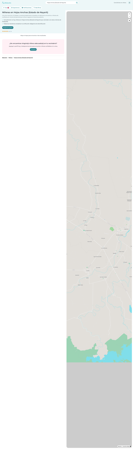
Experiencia (16, 7)
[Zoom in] (129, 13)
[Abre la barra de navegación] (129, 2)
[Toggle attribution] (130, 446)
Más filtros (38, 7)
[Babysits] (6, 2)
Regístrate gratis (7, 27)
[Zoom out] (129, 16)
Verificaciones (27, 7)
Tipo (6, 7)
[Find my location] (129, 20)
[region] (99, 229)
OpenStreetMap (126, 446)
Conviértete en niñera (120, 2)
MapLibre (120, 446)
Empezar (33, 49)
